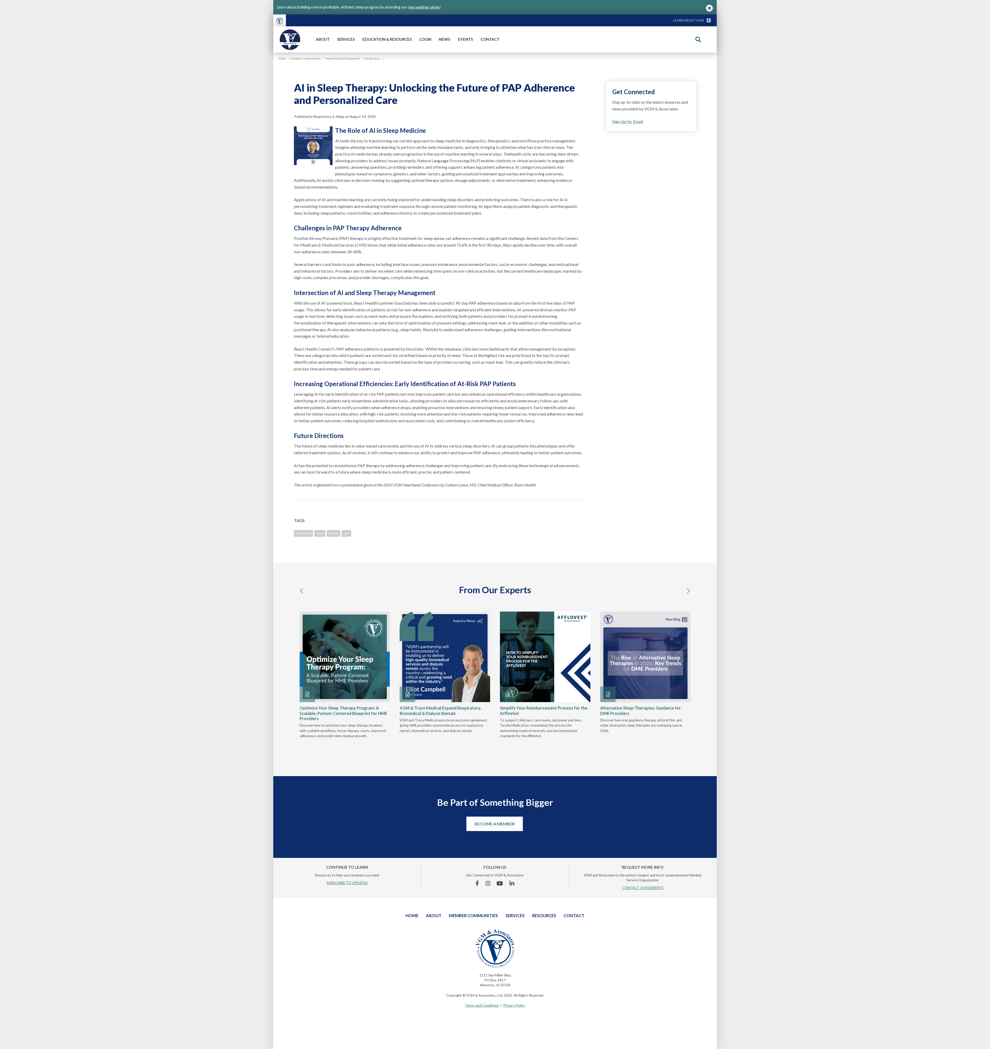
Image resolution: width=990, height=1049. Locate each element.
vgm (346, 533)
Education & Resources (387, 39)
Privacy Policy (514, 1005)
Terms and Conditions (482, 1005)
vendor (333, 533)
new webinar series (424, 7)
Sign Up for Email (627, 121)
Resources (544, 915)
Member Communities (473, 915)
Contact (490, 39)
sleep (320, 533)
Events (465, 39)
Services (346, 39)
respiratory (303, 533)
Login (425, 39)
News (444, 39)
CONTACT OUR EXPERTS (643, 888)
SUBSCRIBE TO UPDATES (347, 883)
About (323, 39)
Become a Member (495, 823)
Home (412, 915)
